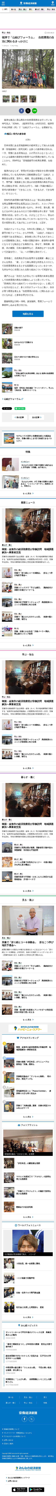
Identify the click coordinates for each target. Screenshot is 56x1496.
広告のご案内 (8, 1444)
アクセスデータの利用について (15, 1436)
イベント (6, 45)
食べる (13, 9)
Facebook (24, 1419)
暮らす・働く (39, 9)
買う (30, 9)
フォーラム (14, 45)
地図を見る (28, 314)
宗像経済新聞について (11, 1429)
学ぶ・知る (51, 9)
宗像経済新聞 (28, 3)
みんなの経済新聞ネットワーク (28, 1469)
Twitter (31, 1419)
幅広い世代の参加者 (16, 133)
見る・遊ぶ (22, 9)
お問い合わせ (8, 1440)
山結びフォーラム (12, 399)
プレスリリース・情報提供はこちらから (18, 1433)
